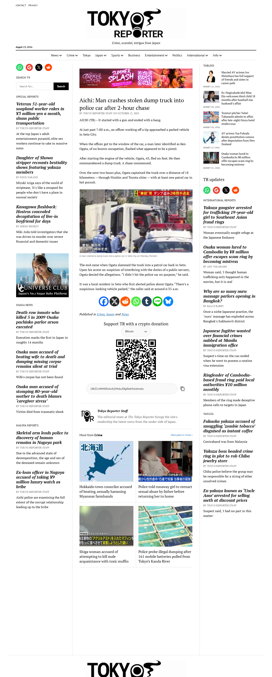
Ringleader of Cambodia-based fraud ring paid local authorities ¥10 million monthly (228, 382)
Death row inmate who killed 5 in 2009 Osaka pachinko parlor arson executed (38, 319)
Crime (70, 55)
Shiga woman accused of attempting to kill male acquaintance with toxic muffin (104, 556)
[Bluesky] (168, 301)
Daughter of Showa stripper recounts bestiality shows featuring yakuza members (41, 164)
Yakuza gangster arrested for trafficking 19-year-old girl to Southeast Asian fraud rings (228, 214)
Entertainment (154, 55)
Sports (115, 55)
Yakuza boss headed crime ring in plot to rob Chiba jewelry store (228, 456)
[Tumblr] (147, 301)
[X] (114, 301)
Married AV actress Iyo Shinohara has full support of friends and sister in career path (237, 78)
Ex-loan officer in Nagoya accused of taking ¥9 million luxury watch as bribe (40, 479)
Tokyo (87, 55)
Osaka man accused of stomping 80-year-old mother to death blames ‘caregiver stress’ (39, 393)
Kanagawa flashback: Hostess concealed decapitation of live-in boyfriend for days (37, 213)
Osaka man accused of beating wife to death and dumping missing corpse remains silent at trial (40, 359)
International (196, 55)
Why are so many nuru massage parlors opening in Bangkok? (229, 296)
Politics (177, 55)
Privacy (33, 5)
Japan (99, 55)
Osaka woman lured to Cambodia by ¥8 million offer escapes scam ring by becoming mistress (237, 159)
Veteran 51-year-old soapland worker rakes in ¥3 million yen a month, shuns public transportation (40, 113)
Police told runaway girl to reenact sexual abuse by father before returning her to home (165, 491)
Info (215, 55)
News (55, 55)
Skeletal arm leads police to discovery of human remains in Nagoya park (42, 437)
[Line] (157, 301)
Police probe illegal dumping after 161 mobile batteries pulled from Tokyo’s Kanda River (164, 556)
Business (134, 55)
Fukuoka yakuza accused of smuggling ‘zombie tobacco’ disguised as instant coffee (229, 426)
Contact (21, 5)
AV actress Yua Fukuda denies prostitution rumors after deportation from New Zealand (238, 139)
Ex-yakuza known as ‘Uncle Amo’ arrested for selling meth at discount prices (229, 495)
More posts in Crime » (182, 434)
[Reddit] (125, 301)
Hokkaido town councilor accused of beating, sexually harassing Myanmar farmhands (105, 491)
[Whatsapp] (136, 301)
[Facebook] (104, 301)
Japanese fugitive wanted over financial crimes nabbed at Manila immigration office (226, 337)
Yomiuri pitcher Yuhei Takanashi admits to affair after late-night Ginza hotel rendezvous (238, 118)
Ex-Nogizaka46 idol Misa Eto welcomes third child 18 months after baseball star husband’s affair (238, 98)
